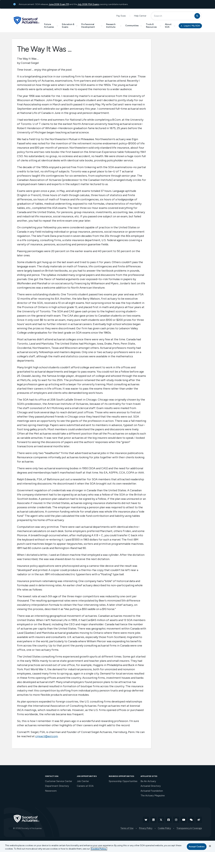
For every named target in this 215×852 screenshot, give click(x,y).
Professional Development (88, 25)
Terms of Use (126, 828)
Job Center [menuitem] (83, 781)
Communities (132, 25)
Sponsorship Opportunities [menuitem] (123, 781)
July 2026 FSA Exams (88, 4)
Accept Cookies (197, 846)
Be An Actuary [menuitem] (148, 781)
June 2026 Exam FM (59, 4)
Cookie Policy (164, 828)
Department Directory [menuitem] (57, 786)
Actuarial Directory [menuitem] (151, 786)
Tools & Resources (151, 25)
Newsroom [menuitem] (51, 790)
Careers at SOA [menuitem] (85, 786)
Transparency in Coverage (189, 828)
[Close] (210, 846)
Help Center (140, 15)
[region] (107, 846)
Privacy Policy (145, 828)
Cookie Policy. (99, 848)
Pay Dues (121, 15)
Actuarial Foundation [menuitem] (152, 790)
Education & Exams (68, 25)
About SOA (168, 25)
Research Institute (111, 25)
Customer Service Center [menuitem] (58, 781)
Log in (191, 25)
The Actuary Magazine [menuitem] (153, 795)
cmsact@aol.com (46, 736)
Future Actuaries (49, 25)
